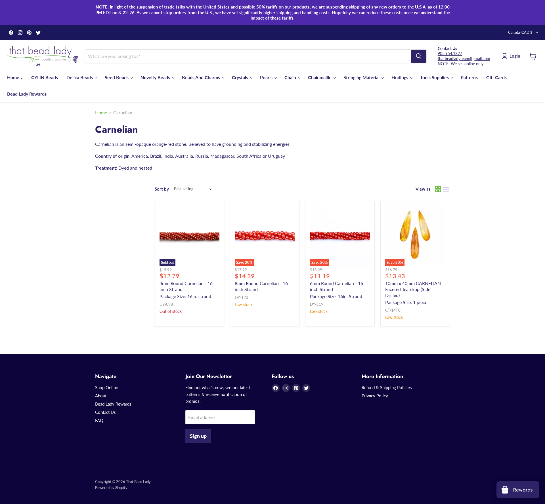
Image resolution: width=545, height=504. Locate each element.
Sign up (198, 436)
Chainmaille (320, 77)
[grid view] (438, 189)
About (100, 395)
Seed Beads (117, 77)
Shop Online (106, 387)
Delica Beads (80, 77)
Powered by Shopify (111, 487)
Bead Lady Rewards (27, 93)
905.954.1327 (450, 53)
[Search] (418, 56)
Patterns (469, 77)
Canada (520, 32)
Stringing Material (362, 77)
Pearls (267, 77)
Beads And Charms (201, 77)
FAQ (99, 420)
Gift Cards (496, 77)
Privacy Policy (375, 395)
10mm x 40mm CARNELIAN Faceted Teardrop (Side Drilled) (413, 289)
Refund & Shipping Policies (387, 387)
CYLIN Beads (44, 77)
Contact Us (105, 412)
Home (13, 77)
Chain (290, 77)
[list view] (446, 189)
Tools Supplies (435, 77)
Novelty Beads (156, 77)
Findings (400, 77)
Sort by (162, 189)
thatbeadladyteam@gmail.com (464, 58)
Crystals (240, 77)
